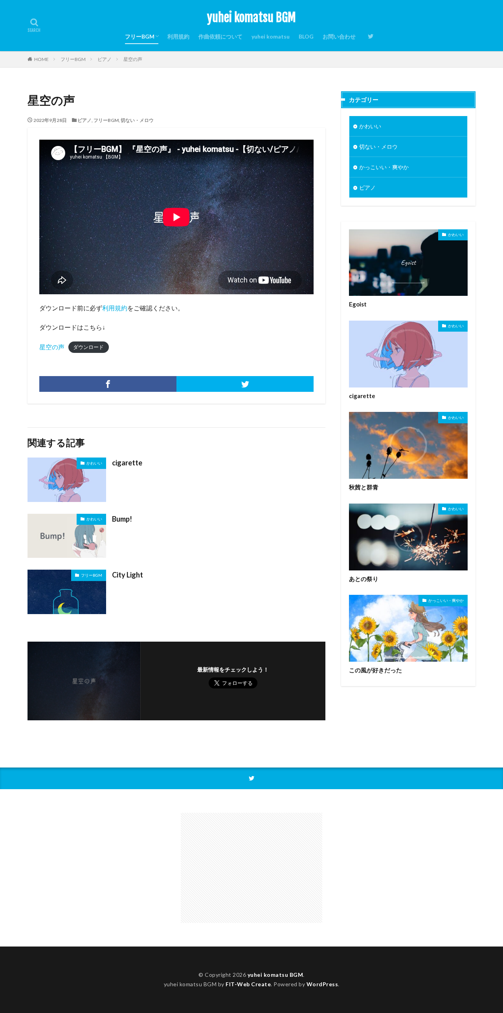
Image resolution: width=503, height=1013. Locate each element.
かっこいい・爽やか (384, 167)
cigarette (127, 462)
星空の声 (132, 59)
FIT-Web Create (248, 984)
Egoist (358, 304)
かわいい (94, 463)
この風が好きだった (375, 669)
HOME (41, 59)
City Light (127, 574)
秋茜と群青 (363, 487)
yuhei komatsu (271, 36)
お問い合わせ (339, 36)
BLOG (306, 36)
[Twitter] (245, 384)
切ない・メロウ (137, 120)
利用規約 (178, 36)
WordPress (322, 984)
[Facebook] (107, 384)
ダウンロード (88, 347)
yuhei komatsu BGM (251, 18)
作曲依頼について (220, 36)
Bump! (122, 519)
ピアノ (104, 59)
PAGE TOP (484, 973)
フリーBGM (139, 36)
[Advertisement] (251, 868)
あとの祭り (363, 578)
